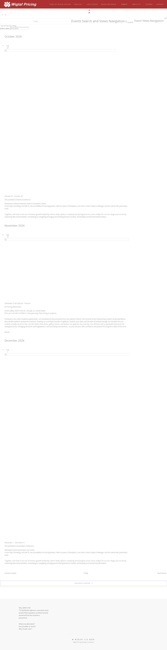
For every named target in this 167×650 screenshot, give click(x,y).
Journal (149, 4)
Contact (160, 4)
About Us (136, 4)
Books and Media (108, 4)
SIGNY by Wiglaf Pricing (60, 4)
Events (124, 4)
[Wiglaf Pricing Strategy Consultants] (20, 4)
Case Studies (92, 4)
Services (78, 4)
